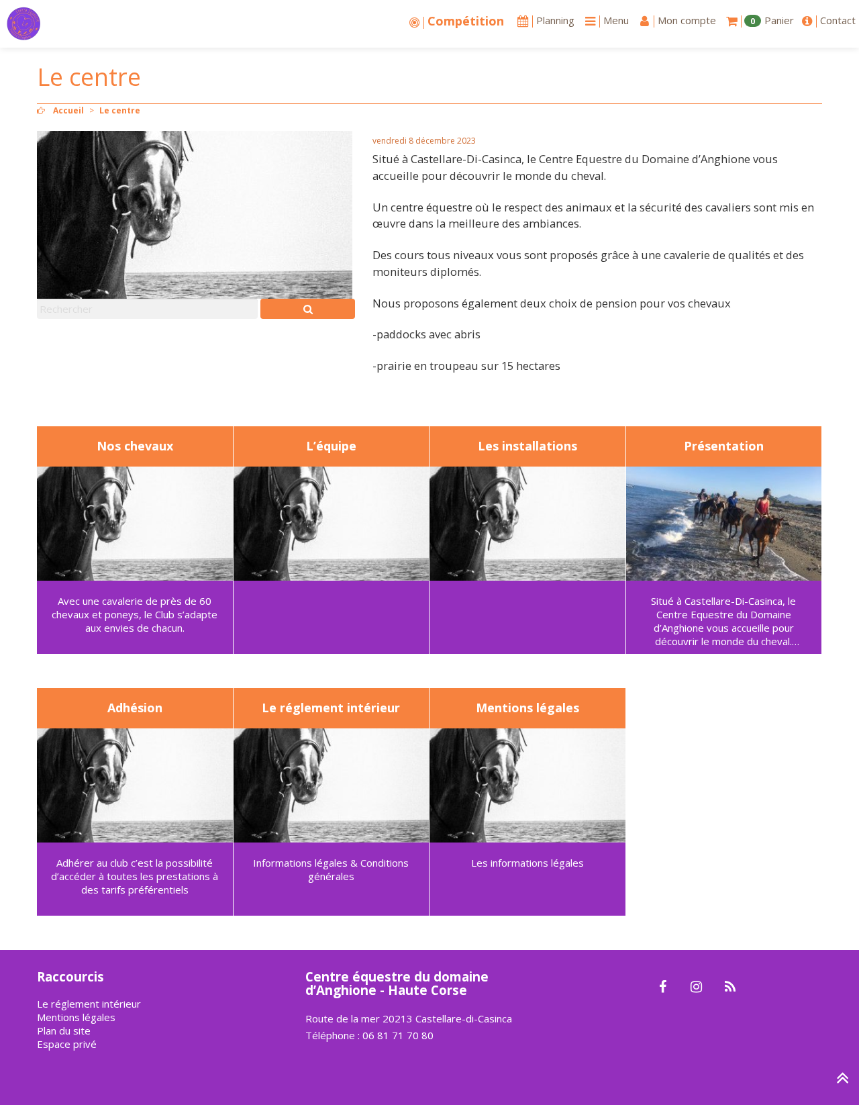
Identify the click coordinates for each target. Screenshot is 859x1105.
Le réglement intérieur (89, 1003)
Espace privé (67, 1044)
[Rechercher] (307, 309)
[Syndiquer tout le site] (729, 987)
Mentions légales (76, 1017)
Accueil (68, 110)
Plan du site (64, 1030)
